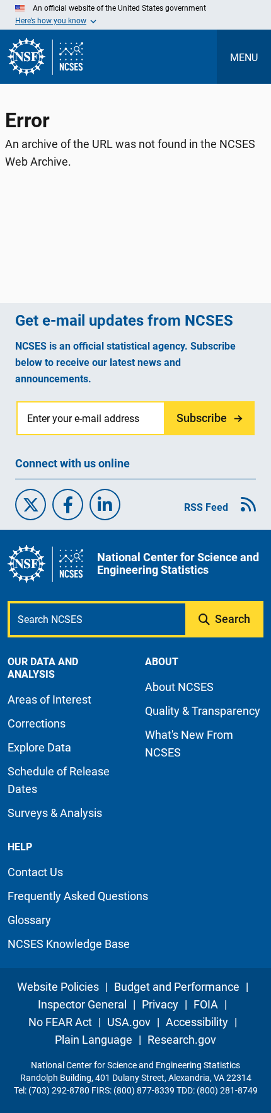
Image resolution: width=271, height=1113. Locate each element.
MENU (244, 58)
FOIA (205, 1004)
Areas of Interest (49, 699)
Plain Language (93, 1039)
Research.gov (181, 1039)
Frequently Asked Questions (78, 896)
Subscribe (201, 418)
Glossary (29, 920)
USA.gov (129, 1022)
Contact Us (35, 872)
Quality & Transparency (202, 710)
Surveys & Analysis (55, 812)
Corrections (37, 723)
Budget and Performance (176, 986)
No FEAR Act (60, 1022)
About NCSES (179, 686)
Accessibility (197, 1022)
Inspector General (82, 1004)
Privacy (160, 1004)
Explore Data (39, 747)
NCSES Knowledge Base (69, 943)
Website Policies (58, 986)
